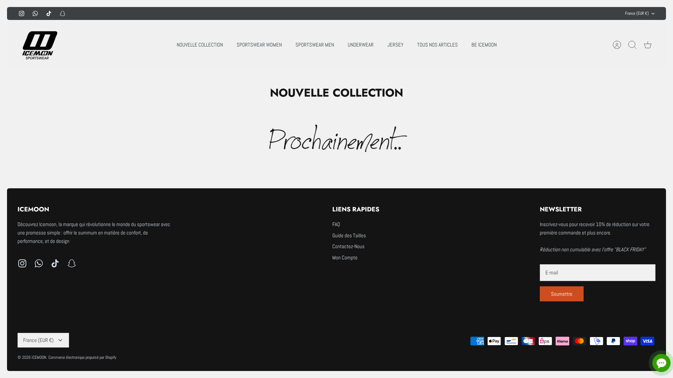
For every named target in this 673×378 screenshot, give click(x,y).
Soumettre (561, 293)
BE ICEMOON (484, 44)
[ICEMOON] (39, 44)
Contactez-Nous (348, 246)
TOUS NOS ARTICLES (437, 44)
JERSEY (395, 44)
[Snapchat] (62, 13)
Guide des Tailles (349, 235)
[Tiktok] (49, 13)
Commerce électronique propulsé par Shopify (82, 357)
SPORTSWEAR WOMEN (259, 44)
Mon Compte (345, 257)
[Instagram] (21, 13)
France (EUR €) (637, 13)
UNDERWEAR (361, 44)
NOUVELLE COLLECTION (200, 44)
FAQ (336, 224)
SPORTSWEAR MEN (314, 44)
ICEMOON (39, 357)
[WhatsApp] (35, 13)
